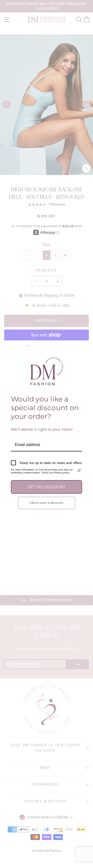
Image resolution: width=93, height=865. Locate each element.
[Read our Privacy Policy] (79, 470)
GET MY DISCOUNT (46, 487)
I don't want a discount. (46, 503)
